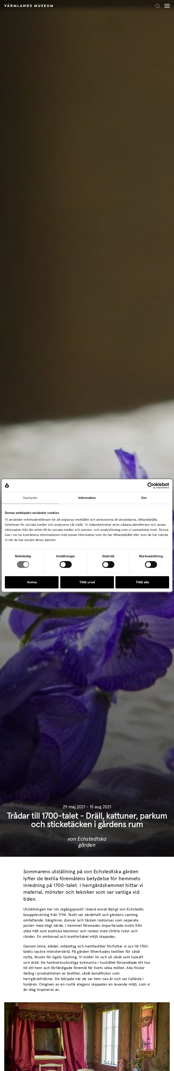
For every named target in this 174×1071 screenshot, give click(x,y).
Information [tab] (87, 498)
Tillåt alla (142, 582)
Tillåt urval (87, 582)
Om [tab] (143, 498)
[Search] (157, 6)
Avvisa (32, 582)
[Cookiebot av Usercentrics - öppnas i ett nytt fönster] (150, 485)
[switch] (66, 564)
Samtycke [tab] (30, 498)
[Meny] (166, 6)
